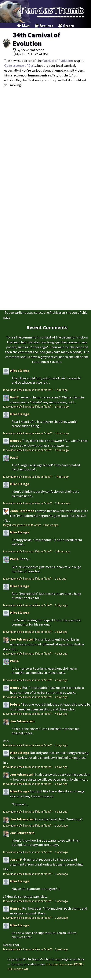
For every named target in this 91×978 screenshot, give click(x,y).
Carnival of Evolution (57, 60)
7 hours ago (62, 476)
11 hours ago (62, 503)
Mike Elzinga (19, 370)
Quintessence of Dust (19, 65)
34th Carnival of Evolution (36, 39)
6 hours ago (62, 450)
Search (68, 25)
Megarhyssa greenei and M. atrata (22, 525)
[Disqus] (45, 143)
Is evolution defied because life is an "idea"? (28, 389)
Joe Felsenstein (22, 639)
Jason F (16, 859)
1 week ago (61, 825)
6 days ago (61, 767)
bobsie (15, 704)
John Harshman (22, 511)
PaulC (14, 397)
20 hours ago (50, 525)
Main (25, 25)
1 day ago (60, 578)
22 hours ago (62, 551)
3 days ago (61, 605)
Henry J (16, 440)
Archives (46, 25)
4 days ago (61, 653)
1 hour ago (61, 389)
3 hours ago (62, 406)
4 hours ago (62, 433)
